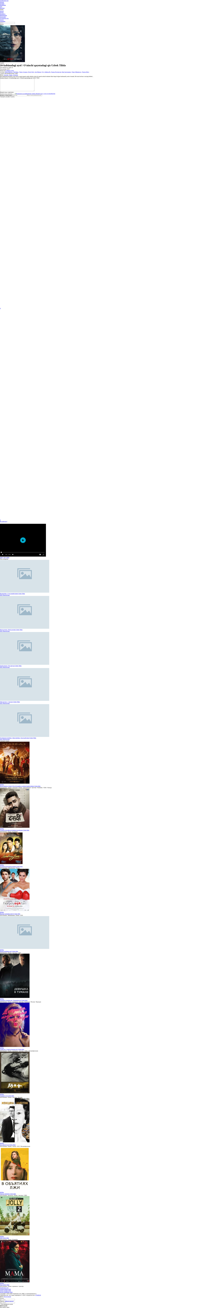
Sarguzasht (3, 17)
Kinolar (2, 2)
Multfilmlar (3, 5)
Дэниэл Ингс (85, 72)
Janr (1, 6)
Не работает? (3, 521)
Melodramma (3, 15)
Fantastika (2, 21)
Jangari (2, 11)
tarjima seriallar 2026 (5, 1290)
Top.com (4, 0)
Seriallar (2, 3)
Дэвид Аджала (23, 72)
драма (10, 75)
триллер (6, 75)
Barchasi (2, 8)
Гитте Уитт (31, 72)
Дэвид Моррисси (76, 72)
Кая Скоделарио (66, 72)
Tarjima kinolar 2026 (5, 1289)
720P (4, 557)
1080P (7, 557)
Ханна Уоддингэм (56, 72)
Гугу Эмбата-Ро (46, 72)
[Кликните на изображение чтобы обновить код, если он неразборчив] (35, 93)
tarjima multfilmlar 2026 (6, 1292)
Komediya (2, 14)
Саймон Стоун (10, 70)
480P (1, 557)
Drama (2, 12)
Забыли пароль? (9, 1301)
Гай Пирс (15, 72)
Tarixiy (2, 20)
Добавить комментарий (6, 95)
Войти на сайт (3, 1305)
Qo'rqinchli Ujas (4, 18)
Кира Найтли (8, 72)
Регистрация (7, 1296)
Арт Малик (38, 72)
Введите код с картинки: (7, 92)
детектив (15, 75)
